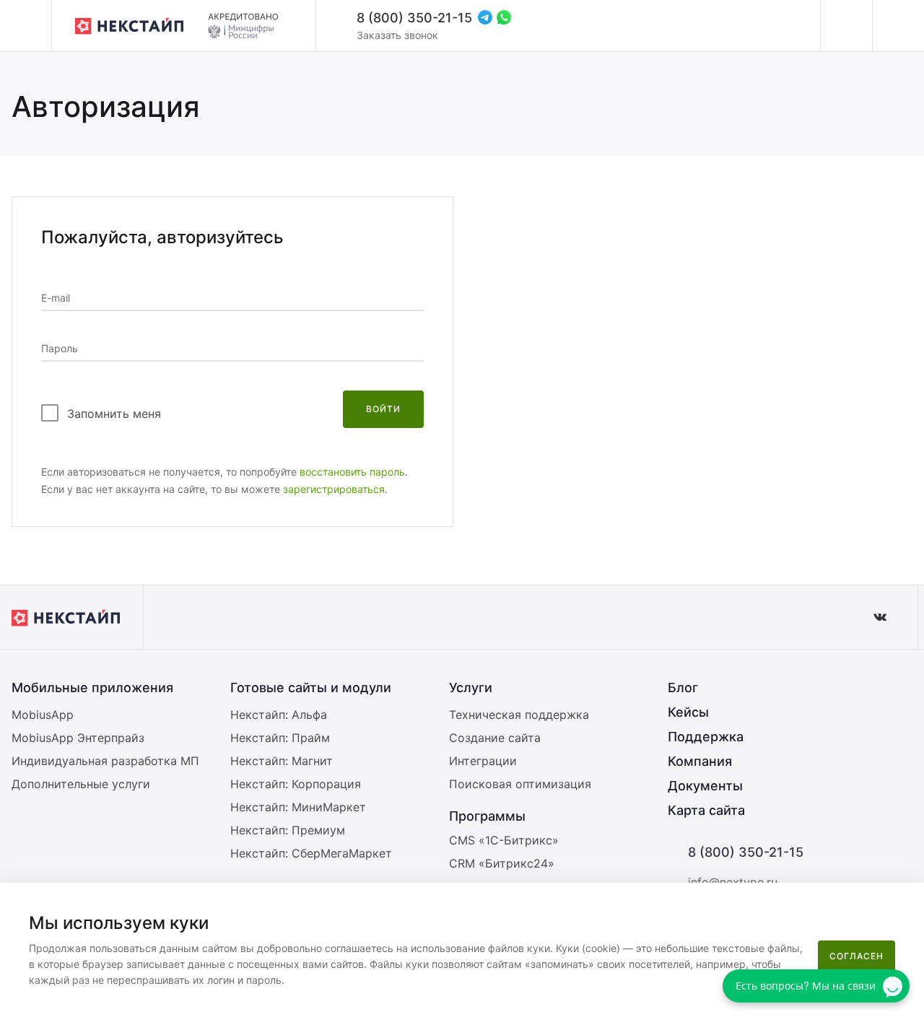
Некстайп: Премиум (287, 830)
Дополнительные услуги (81, 784)
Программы (487, 816)
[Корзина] (898, 26)
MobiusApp (43, 714)
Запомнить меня (114, 413)
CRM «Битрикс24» (501, 863)
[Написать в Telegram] (485, 17)
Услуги (470, 687)
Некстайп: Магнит (281, 761)
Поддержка (706, 736)
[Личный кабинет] (846, 26)
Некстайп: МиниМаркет (298, 807)
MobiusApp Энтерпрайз (78, 737)
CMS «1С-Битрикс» (504, 840)
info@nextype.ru (732, 882)
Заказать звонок (397, 35)
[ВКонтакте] (880, 617)
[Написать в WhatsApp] (504, 17)
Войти (383, 408)
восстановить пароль (352, 472)
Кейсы (688, 712)
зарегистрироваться (334, 489)
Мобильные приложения (92, 687)
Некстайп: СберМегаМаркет (311, 853)
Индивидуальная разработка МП (105, 761)
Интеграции (483, 761)
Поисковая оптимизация (520, 784)
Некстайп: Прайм (280, 737)
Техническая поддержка (519, 714)
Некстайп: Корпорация (295, 784)
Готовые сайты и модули (310, 687)
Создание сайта (495, 737)
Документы (705, 785)
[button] (905, 903)
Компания (700, 761)
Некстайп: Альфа (278, 714)
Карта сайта (706, 810)
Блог (683, 687)
